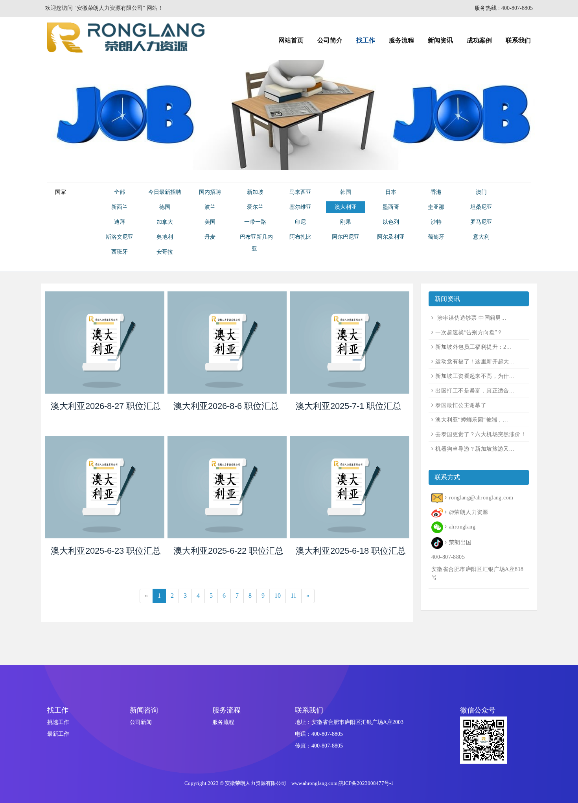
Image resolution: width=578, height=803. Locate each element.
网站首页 (291, 40)
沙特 (436, 222)
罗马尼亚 (481, 222)
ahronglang (462, 527)
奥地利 (164, 237)
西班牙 (119, 252)
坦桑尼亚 (481, 207)
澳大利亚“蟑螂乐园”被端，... (471, 420)
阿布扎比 (300, 237)
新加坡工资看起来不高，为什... (474, 376)
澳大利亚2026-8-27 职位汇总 (106, 406)
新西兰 (119, 207)
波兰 (209, 207)
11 (293, 595)
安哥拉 (164, 252)
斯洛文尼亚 (119, 237)
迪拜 (119, 222)
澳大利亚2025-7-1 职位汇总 (348, 406)
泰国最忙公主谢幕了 (460, 405)
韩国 (345, 192)
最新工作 (58, 734)
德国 (164, 207)
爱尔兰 (255, 207)
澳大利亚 (346, 207)
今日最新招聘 (164, 192)
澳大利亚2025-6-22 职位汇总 (228, 551)
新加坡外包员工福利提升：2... (473, 347)
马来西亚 (300, 192)
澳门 (481, 192)
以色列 (391, 222)
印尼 (300, 222)
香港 (436, 192)
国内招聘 (210, 192)
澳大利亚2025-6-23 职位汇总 (106, 551)
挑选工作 (58, 722)
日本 (390, 192)
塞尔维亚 (300, 207)
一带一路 (255, 222)
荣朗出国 (460, 542)
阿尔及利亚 (391, 237)
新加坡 (255, 192)
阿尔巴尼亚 (345, 237)
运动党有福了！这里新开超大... (474, 362)
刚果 (345, 222)
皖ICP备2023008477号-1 (366, 783)
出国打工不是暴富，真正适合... (474, 391)
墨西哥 (391, 207)
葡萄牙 (436, 237)
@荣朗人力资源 (468, 512)
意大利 (481, 237)
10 (277, 595)
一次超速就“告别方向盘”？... (471, 332)
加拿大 (164, 222)
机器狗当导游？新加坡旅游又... (474, 449)
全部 (119, 192)
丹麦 (209, 237)
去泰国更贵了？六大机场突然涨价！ (480, 434)
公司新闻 (141, 722)
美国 (209, 222)
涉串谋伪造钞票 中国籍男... (470, 318)
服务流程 (223, 722)
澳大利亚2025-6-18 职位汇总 (351, 551)
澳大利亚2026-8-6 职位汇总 (226, 406)
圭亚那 (436, 207)
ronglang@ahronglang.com (481, 498)
